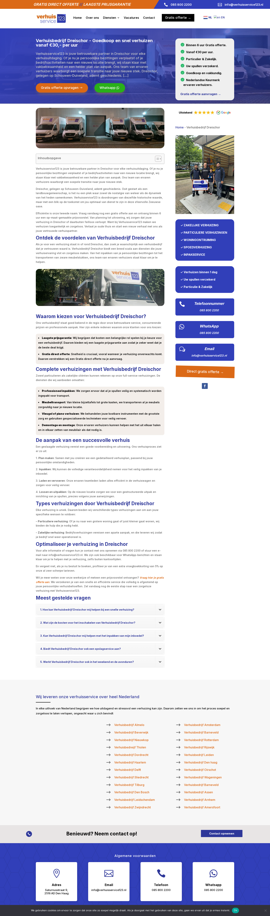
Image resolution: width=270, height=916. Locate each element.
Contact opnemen (221, 833)
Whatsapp (108, 88)
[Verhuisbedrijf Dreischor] (204, 213)
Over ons (92, 18)
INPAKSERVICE (194, 254)
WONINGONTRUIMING (200, 240)
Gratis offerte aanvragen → (200, 94)
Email (209, 349)
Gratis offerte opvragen (59, 88)
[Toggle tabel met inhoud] (156, 159)
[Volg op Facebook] (205, 386)
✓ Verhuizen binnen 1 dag (198, 272)
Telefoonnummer (209, 303)
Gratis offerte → (178, 18)
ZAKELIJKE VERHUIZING (201, 225)
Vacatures (131, 18)
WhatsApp (209, 326)
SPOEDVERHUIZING (198, 247)
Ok (235, 910)
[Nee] (265, 910)
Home (77, 18)
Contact (149, 18)
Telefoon (161, 885)
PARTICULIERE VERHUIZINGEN (205, 232)
